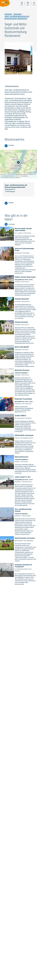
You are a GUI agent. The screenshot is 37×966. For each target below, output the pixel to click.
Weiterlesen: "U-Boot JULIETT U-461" (18, 491)
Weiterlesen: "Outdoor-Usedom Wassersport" (18, 286)
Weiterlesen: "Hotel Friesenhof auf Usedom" (18, 549)
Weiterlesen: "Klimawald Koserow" (18, 465)
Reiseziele (17, 14)
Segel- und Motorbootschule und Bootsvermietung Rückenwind (17, 17)
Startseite (8, 14)
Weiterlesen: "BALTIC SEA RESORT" (18, 356)
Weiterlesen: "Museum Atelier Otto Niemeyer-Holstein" (18, 236)
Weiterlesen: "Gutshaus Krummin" (18, 332)
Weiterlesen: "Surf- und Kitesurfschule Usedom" (18, 521)
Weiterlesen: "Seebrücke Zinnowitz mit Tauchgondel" (18, 574)
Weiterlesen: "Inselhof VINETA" (18, 423)
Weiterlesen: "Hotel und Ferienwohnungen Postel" (18, 261)
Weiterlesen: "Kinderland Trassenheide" (18, 405)
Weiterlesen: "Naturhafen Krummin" (18, 382)
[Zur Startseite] (5, 3)
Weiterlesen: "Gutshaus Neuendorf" (18, 308)
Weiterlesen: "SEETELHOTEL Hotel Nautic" (18, 444)
